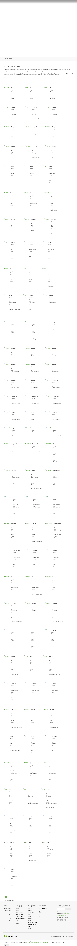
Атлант (52, 709)
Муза (30, 242)
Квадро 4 (54, 348)
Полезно (29, 916)
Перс (30, 842)
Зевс (50, 763)
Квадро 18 (56, 428)
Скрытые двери (7, 920)
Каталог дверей (7, 908)
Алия (30, 268)
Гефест (51, 166)
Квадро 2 (13, 348)
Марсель (13, 630)
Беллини (54, 576)
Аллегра (32, 192)
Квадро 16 (14, 428)
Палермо (13, 683)
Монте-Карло (57, 523)
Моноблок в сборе (19, 914)
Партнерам (30, 918)
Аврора (12, 268)
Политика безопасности (32, 922)
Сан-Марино (56, 470)
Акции (17, 925)
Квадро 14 (14, 412)
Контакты (30, 908)
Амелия (12, 166)
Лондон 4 (13, 146)
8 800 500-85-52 (44, 908)
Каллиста (13, 322)
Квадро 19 (14, 444)
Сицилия (34, 603)
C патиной (6, 916)
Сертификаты (30, 928)
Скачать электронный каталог (20, 923)
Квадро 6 (33, 364)
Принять (7, 945)
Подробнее (12, 945)
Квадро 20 (35, 444)
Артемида (33, 736)
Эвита (31, 88)
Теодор (31, 295)
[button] (1, 25)
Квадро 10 (55, 380)
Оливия (12, 869)
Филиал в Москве (31, 912)
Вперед (11, 897)
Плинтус (17, 910)
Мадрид (53, 630)
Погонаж (17, 908)
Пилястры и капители (20, 912)
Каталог (10, 58)
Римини (35, 550)
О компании (30, 910)
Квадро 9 (33, 380)
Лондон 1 (13, 107)
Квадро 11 (14, 396)
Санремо (13, 88)
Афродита (56, 444)
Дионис (12, 763)
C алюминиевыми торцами (7, 911)
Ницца (32, 656)
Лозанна (35, 497)
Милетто (13, 523)
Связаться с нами (72, 4)
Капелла (52, 88)
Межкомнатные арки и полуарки (20, 919)
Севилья (54, 683)
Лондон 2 (54, 107)
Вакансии (29, 920)
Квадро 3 (33, 348)
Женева (33, 470)
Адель (31, 166)
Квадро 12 (35, 396)
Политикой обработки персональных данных (38, 942)
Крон (29, 789)
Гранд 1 (33, 412)
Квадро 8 (13, 380)
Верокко (53, 219)
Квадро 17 (35, 428)
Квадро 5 (13, 364)
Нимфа (51, 816)
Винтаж (53, 146)
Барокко (13, 219)
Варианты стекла (19, 916)
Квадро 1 (54, 322)
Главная (6, 58)
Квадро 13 (56, 396)
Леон (49, 268)
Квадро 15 (54, 412)
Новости (29, 914)
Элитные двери (7, 914)
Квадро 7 (54, 364)
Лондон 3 (34, 127)
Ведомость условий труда (32, 925)
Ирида (11, 816)
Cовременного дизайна (8, 918)
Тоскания (13, 576)
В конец (16, 897)
